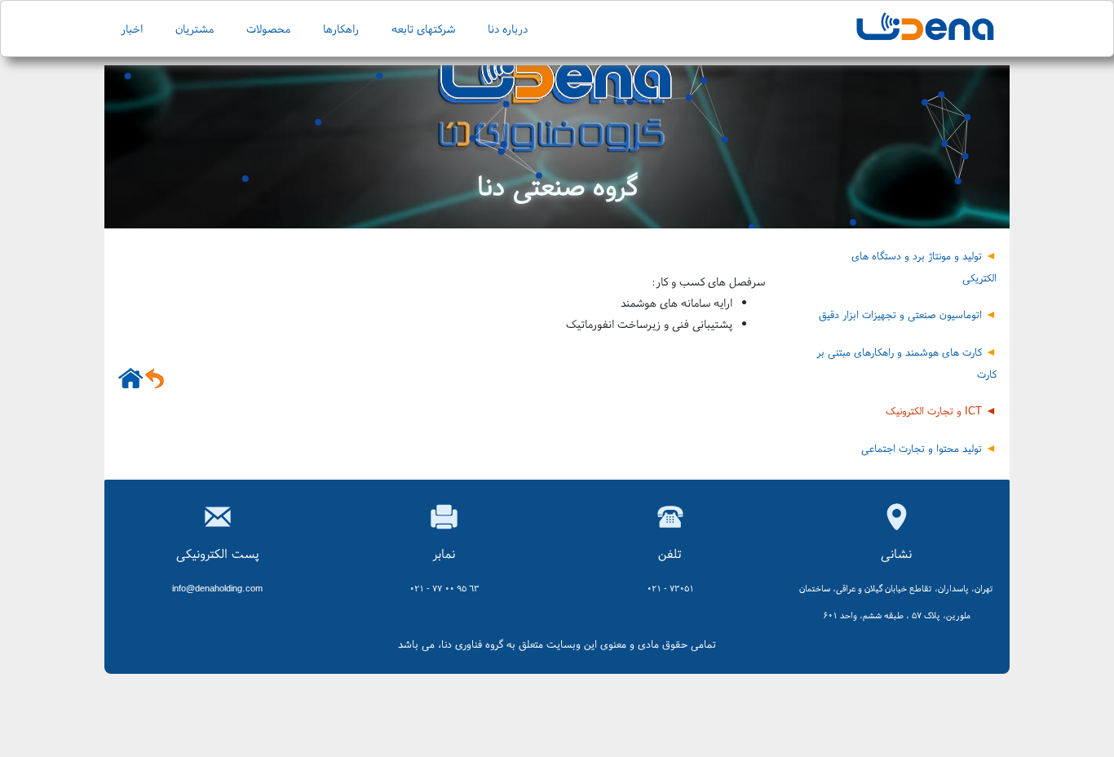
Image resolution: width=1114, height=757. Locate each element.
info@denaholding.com (217, 588)
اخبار (132, 28)
